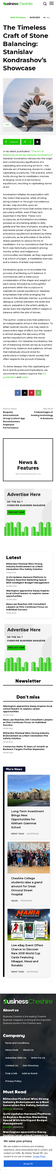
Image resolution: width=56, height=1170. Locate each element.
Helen (14, 900)
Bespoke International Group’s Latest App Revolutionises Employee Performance (14, 420)
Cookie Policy (39, 1156)
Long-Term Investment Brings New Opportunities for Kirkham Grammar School (27, 819)
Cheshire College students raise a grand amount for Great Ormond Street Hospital (26, 886)
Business (7, 1109)
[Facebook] (18, 393)
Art (8, 124)
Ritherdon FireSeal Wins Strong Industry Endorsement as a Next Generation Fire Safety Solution (24, 566)
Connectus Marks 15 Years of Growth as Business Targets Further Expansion (25, 748)
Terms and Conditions (17, 1043)
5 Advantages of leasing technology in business (42, 415)
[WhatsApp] (38, 393)
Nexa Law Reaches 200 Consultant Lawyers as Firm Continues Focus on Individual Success (27, 607)
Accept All (28, 1163)
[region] (28, 1153)
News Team (17, 833)
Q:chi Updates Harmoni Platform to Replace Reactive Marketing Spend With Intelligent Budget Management (27, 580)
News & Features (18, 17)
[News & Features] (6, 18)
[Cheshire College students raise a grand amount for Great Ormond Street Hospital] (28, 857)
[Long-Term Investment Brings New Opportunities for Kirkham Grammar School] (28, 790)
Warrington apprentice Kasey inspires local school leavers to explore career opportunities (27, 593)
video (25, 377)
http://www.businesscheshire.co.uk (28, 474)
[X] (25, 393)
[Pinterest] (31, 393)
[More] (37, 142)
